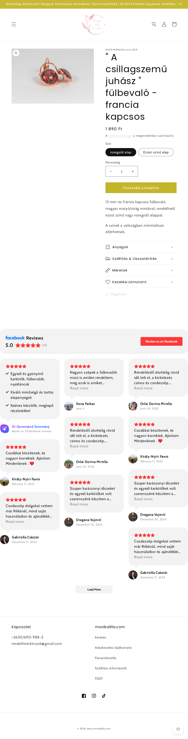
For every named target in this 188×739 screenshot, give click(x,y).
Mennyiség (112, 162)
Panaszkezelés (105, 658)
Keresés (100, 637)
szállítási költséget (120, 135)
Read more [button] (79, 388)
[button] (14, 24)
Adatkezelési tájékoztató (113, 648)
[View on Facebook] (68, 406)
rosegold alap (120, 152)
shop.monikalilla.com (99, 728)
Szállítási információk (111, 668)
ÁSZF (99, 678)
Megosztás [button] (119, 294)
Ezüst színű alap (156, 152)
